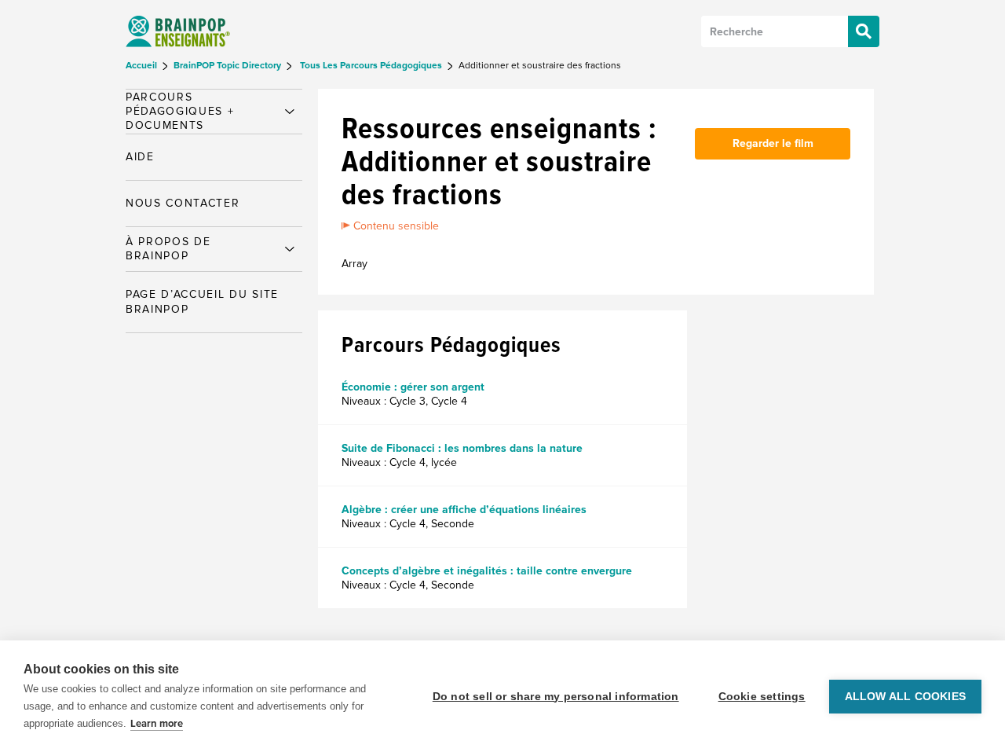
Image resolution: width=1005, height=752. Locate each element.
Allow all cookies (905, 696)
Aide (140, 156)
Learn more (156, 723)
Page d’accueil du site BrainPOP (202, 301)
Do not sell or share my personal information (556, 696)
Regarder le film (773, 143)
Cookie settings (762, 696)
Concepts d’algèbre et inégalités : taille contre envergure (487, 571)
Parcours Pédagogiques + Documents (180, 111)
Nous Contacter (183, 203)
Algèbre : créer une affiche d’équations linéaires (464, 509)
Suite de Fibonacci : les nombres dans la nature (462, 448)
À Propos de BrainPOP (168, 248)
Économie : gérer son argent (413, 387)
